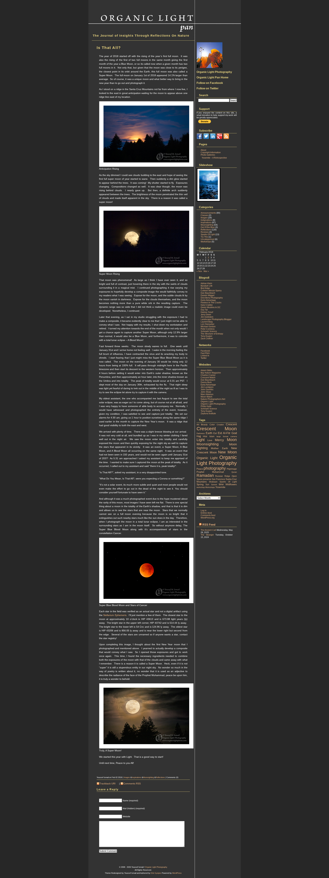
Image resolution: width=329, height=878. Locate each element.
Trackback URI (107, 783)
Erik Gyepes (156, 873)
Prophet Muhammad (210, 472)
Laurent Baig (207, 322)
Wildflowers (231, 484)
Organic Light (207, 401)
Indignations (206, 220)
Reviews (205, 232)
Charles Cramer (208, 375)
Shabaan (213, 482)
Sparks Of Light (208, 234)
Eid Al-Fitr (224, 433)
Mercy (219, 440)
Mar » (206, 271)
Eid (215, 433)
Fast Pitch (205, 353)
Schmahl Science (209, 331)
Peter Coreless (208, 329)
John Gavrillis (207, 389)
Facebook (205, 351)
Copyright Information (211, 152)
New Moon (227, 452)
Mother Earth (219, 448)
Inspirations (136, 777)
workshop (201, 487)
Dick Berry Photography (212, 298)
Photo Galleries (208, 155)
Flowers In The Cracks (211, 302)
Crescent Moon (217, 428)
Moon (232, 440)
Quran (234, 472)
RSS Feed (208, 524)
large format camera (227, 436)
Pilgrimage (232, 469)
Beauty (204, 424)
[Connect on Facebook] (199, 138)
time (221, 484)
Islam (211, 436)
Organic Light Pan (118, 3)
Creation (220, 425)
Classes (204, 215)
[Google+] (219, 138)
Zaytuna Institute (208, 413)
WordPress (177, 873)
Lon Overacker (207, 324)
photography (215, 468)
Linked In (205, 355)
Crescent (231, 424)
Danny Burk (206, 382)
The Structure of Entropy (212, 334)
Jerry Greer (206, 314)
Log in (203, 510)
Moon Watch (206, 397)
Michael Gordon (208, 326)
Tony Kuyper (206, 336)
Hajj (199, 436)
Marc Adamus (207, 394)
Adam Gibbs (206, 370)
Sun (207, 484)
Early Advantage (208, 300)
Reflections (160, 777)
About (203, 150)
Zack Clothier (207, 338)
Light (201, 440)
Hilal (205, 436)
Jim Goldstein (207, 317)
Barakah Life (206, 286)
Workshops (206, 241)
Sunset (214, 484)
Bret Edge (205, 288)
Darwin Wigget (207, 295)
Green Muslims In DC (211, 307)
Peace (200, 469)
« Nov (199, 271)
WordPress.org (208, 518)
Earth (209, 433)
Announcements (208, 213)
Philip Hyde (206, 406)
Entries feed (206, 513)
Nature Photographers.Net (213, 399)
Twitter (204, 358)
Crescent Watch (208, 377)
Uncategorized (207, 239)
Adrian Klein (206, 283)
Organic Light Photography (213, 404)
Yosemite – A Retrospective (214, 158)
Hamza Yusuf (207, 312)
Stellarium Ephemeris (114, 615)
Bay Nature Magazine (211, 373)
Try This (204, 237)
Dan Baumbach (208, 293)
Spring (200, 484)
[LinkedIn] (213, 138)
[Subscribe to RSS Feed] (226, 138)
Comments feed (208, 515)
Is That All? (109, 48)
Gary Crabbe (207, 305)
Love (209, 440)
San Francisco (218, 479)
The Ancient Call (208, 530)
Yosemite (220, 487)
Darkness (201, 433)
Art (198, 424)
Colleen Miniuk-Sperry (211, 290)
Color (212, 424)
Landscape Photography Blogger (216, 319)
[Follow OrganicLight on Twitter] (206, 138)
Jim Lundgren (207, 387)
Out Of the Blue (208, 227)
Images (127, 777)
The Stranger (207, 535)
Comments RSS (132, 783)
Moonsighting (148, 777)
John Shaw (206, 392)
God (234, 433)
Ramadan (205, 475)
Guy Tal (204, 310)
